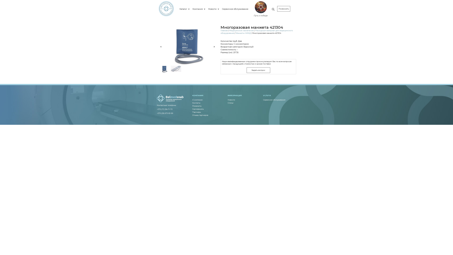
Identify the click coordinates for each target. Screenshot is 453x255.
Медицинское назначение (241, 31)
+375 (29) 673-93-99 (165, 113)
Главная (224, 31)
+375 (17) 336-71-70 (165, 109)
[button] (160, 47)
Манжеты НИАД (243, 33)
